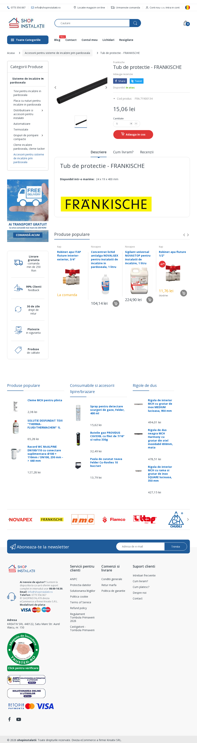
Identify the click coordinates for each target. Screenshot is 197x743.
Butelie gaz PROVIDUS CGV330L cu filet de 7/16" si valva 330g (107, 436)
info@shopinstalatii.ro (40, 592)
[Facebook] (9, 720)
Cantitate (118, 118)
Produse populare (23, 385)
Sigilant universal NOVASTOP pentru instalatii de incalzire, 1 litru (137, 257)
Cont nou (155, 7)
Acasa (11, 53)
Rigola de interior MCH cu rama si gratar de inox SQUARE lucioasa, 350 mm (160, 474)
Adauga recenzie (123, 74)
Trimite (175, 546)
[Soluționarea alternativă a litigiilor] (26, 679)
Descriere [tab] (99, 152)
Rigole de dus (145, 385)
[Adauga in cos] (116, 303)
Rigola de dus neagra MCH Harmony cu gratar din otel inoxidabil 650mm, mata (160, 438)
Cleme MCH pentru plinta (45, 400)
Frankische (119, 62)
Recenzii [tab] (147, 152)
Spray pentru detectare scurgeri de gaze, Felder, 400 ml (107, 410)
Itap (59, 246)
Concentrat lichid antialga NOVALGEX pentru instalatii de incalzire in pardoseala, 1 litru (104, 259)
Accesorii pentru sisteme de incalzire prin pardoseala (57, 53)
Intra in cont (172, 7)
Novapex (96, 246)
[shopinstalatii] (28, 23)
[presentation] (184, 235)
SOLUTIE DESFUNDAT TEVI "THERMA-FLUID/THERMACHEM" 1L (45, 424)
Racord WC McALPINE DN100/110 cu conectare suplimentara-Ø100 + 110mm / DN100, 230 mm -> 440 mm (45, 453)
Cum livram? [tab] (123, 152)
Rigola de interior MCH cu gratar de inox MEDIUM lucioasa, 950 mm (160, 406)
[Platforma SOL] (26, 693)
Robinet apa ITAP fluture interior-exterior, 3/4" (69, 255)
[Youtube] (18, 720)
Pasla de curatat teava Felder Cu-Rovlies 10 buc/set (106, 462)
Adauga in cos (135, 134)
